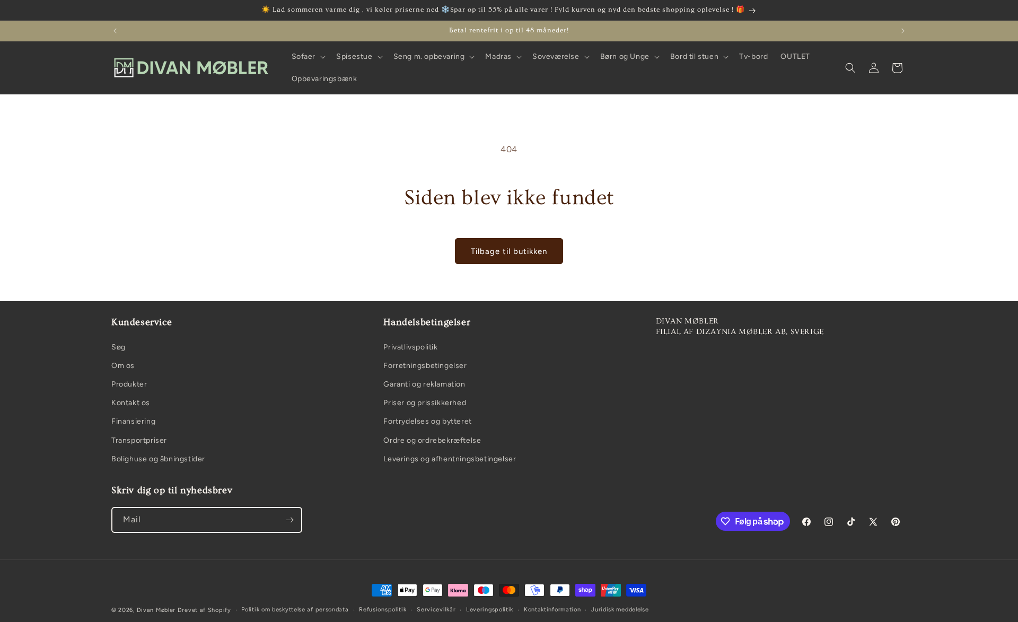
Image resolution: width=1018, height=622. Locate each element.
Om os (123, 365)
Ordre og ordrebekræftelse (432, 440)
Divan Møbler (156, 610)
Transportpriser (139, 440)
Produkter (129, 384)
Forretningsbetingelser (425, 365)
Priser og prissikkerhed (424, 402)
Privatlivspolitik (410, 347)
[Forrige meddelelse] (115, 31)
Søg (118, 347)
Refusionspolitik (382, 609)
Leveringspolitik (489, 609)
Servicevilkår (436, 609)
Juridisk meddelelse (619, 609)
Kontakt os (130, 402)
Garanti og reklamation (424, 384)
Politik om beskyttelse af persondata (294, 609)
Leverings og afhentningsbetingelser (449, 458)
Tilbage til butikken (509, 251)
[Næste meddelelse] (903, 31)
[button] (307, 57)
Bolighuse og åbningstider (158, 458)
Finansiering (133, 421)
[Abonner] (289, 520)
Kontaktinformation (552, 609)
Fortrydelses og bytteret (427, 421)
